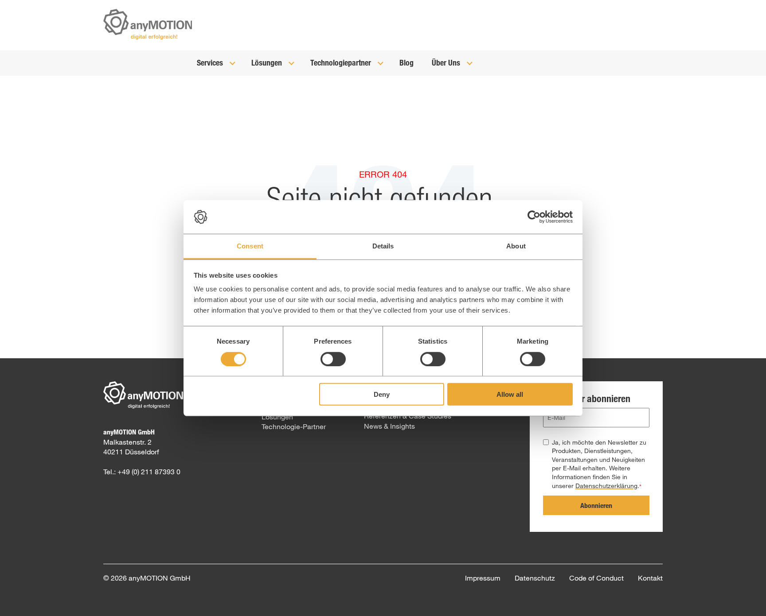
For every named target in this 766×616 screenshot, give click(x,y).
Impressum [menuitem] (482, 577)
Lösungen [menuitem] (277, 416)
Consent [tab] (250, 246)
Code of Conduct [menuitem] (596, 577)
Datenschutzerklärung (606, 485)
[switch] (333, 359)
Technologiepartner (341, 62)
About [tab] (516, 246)
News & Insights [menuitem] (389, 426)
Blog (406, 62)
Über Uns (447, 62)
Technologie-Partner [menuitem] (294, 426)
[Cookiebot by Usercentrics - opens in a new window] (534, 217)
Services (211, 62)
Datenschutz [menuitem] (535, 577)
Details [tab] (383, 246)
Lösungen (267, 62)
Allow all (509, 394)
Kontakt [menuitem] (650, 577)
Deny (382, 394)
